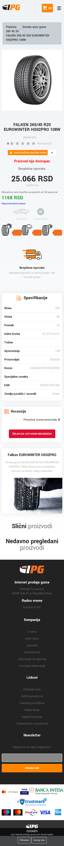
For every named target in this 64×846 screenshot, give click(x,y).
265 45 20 (12, 31)
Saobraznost (32, 652)
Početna (11, 27)
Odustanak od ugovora (32, 659)
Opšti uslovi (32, 638)
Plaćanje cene (32, 689)
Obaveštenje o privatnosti (32, 724)
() (49, 8)
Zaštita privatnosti (32, 696)
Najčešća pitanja (32, 717)
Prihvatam (24, 840)
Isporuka (32, 645)
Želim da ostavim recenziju (32, 433)
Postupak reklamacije (32, 666)
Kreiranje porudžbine (32, 703)
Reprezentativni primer (13, 203)
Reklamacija (32, 710)
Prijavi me (32, 768)
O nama (32, 632)
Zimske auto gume (34, 27)
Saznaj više (39, 840)
